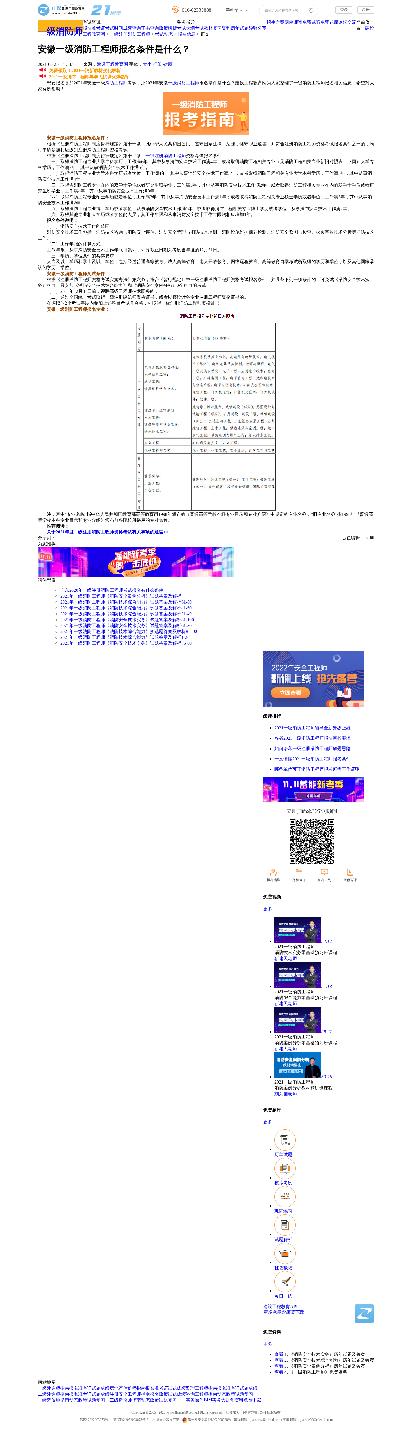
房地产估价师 (123, 1388)
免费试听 (311, 22)
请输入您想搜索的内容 (281, 11)
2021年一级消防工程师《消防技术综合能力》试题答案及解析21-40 (126, 613)
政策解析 (168, 28)
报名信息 (187, 34)
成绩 (105, 1388)
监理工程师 (197, 1388)
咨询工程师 (197, 1394)
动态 (73, 1400)
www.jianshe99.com (180, 1412)
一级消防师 (60, 31)
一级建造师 (49, 1388)
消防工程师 (116, 82)
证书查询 (150, 28)
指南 (64, 1388)
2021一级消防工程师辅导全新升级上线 (312, 727)
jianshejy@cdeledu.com (267, 1420)
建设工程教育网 (112, 64)
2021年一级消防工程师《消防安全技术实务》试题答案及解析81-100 (127, 619)
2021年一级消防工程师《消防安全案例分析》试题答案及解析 (120, 596)
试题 (96, 1388)
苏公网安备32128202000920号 (209, 1420)
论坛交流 (347, 22)
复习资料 (222, 28)
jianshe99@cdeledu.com (316, 1420)
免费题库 (329, 22)
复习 (100, 1400)
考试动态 (164, 34)
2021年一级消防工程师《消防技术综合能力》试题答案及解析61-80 (126, 602)
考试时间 (114, 28)
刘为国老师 (285, 1093)
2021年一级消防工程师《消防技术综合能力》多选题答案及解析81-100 (129, 631)
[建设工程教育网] (80, 10)
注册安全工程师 (125, 1394)
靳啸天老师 (285, 958)
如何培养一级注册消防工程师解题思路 (312, 748)
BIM (208, 1399)
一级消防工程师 (183, 82)
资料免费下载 (248, 1400)
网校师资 (293, 22)
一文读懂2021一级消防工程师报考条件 (312, 759)
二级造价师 (121, 1400)
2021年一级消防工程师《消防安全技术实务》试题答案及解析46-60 (126, 643)
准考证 (98, 28)
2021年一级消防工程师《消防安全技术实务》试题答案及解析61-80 (126, 625)
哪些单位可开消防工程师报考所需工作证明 (317, 769)
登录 (344, 10)
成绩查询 (132, 28)
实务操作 (195, 1400)
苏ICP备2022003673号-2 (130, 1420)
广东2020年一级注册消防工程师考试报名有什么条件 (111, 590)
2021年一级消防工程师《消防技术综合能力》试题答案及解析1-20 (124, 637)
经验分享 (258, 28)
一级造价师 (49, 1400)
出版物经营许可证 (165, 1420)
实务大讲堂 (223, 1400)
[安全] (313, 706)
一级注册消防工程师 (130, 34)
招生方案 (275, 22)
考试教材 (204, 28)
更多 (267, 908)
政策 (82, 1400)
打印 (157, 64)
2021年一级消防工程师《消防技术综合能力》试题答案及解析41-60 (126, 608)
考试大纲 (186, 28)
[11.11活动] (136, 575)
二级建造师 (49, 1394)
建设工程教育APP (280, 1306)
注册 (366, 10)
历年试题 (240, 28)
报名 (87, 28)
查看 (278, 1354)
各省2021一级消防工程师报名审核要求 (312, 738)
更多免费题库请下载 (283, 1312)
